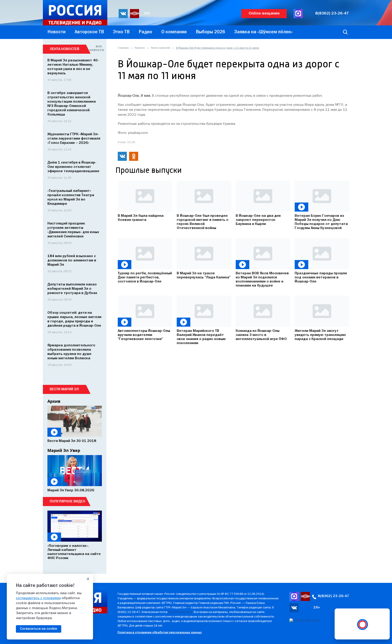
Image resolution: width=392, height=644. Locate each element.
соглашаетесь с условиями (38, 598)
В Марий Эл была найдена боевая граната (141, 218)
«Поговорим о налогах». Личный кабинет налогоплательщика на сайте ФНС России (74, 552)
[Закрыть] (88, 579)
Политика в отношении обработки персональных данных (160, 632)
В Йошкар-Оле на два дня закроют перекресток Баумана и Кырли (258, 220)
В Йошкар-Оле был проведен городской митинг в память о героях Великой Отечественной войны (202, 222)
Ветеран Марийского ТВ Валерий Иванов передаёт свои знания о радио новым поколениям (201, 337)
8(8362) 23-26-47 (332, 13)
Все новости (95, 48)
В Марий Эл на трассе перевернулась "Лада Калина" (203, 275)
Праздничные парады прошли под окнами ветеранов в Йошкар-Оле (321, 277)
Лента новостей (160, 48)
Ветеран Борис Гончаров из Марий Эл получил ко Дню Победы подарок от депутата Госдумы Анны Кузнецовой (321, 222)
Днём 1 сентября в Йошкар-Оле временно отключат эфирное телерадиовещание (73, 167)
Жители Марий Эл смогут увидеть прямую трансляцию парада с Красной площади (320, 335)
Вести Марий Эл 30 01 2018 (71, 441)
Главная (123, 48)
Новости (140, 48)
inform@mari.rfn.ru (180, 612)
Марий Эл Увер (63, 450)
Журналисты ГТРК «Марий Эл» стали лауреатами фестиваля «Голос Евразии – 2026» (73, 139)
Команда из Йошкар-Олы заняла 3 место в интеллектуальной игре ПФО (261, 335)
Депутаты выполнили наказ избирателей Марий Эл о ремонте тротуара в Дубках (72, 289)
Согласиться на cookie (38, 628)
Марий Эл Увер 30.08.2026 (70, 490)
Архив (53, 401)
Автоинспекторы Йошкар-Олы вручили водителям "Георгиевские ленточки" (144, 335)
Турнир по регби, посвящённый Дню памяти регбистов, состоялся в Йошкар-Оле (145, 277)
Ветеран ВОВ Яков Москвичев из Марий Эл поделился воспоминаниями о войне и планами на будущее (262, 279)
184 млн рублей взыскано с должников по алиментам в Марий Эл (71, 260)
